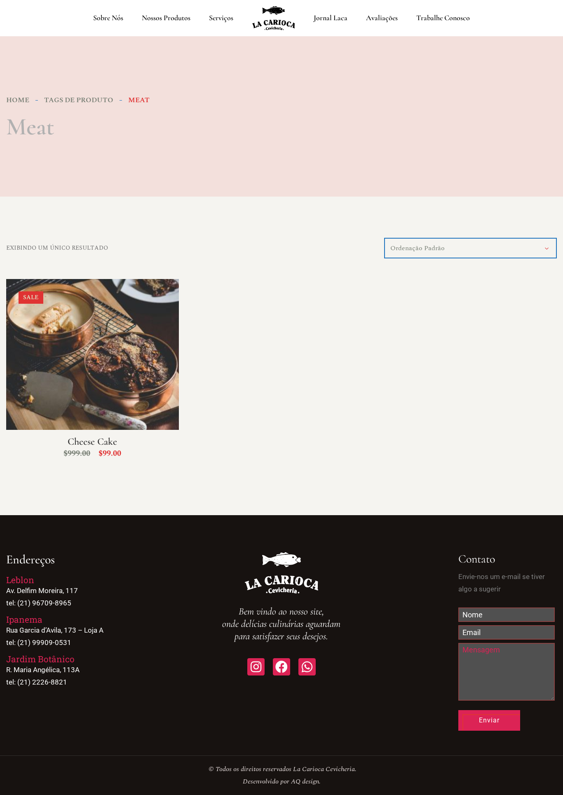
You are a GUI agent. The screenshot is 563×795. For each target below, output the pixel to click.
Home (17, 100)
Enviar (489, 720)
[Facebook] (281, 666)
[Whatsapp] (307, 666)
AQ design (305, 781)
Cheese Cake (92, 442)
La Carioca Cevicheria (324, 769)
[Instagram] (256, 666)
